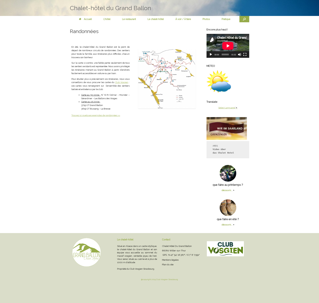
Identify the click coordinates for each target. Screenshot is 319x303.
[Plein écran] (245, 54)
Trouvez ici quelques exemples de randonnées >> (95, 115)
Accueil (88, 19)
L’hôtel (107, 19)
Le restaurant (129, 19)
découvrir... (227, 190)
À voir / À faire (183, 19)
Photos (206, 19)
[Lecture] (211, 54)
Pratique (226, 19)
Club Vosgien (121, 82)
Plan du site (167, 264)
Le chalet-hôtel (156, 19)
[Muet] (239, 54)
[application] (228, 46)
